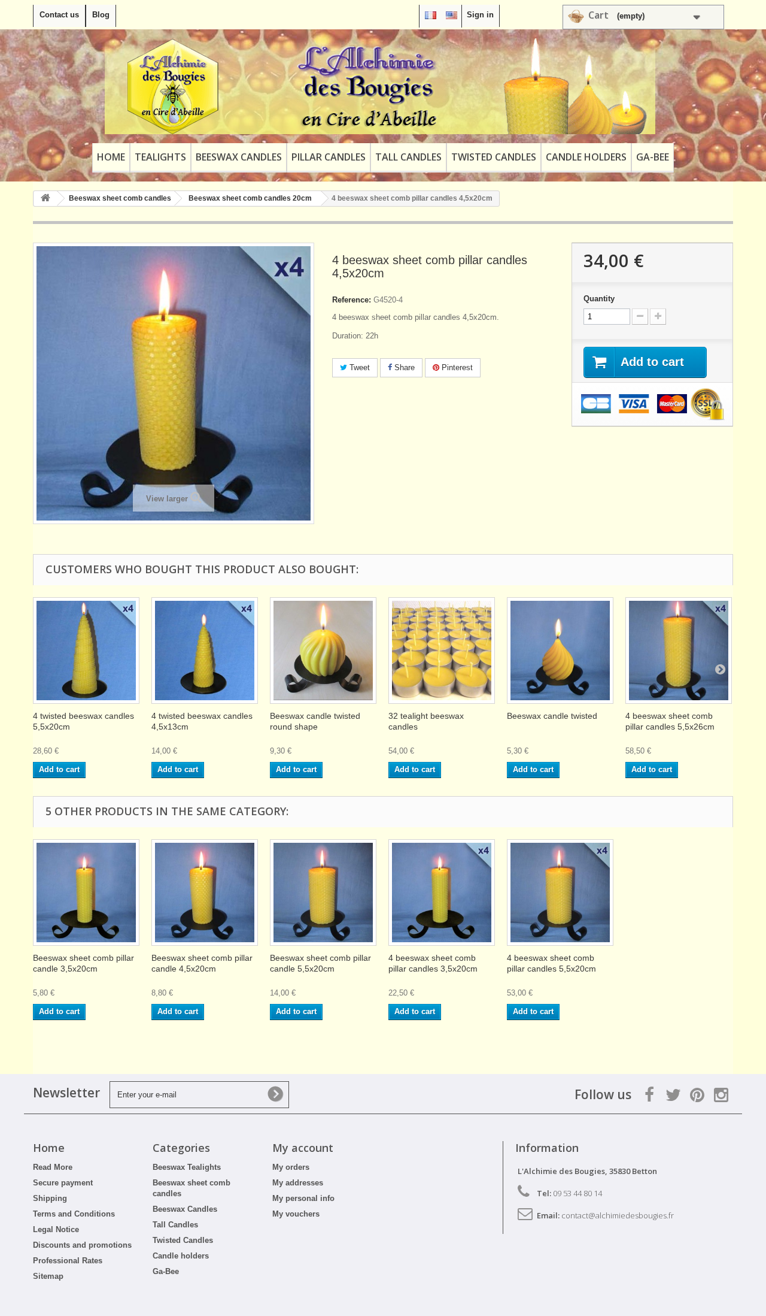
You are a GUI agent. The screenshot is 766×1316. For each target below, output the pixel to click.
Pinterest (456, 367)
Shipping (50, 1198)
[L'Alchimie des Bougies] (380, 86)
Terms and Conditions (74, 1213)
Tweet (358, 367)
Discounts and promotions (82, 1245)
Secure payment (63, 1182)
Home (111, 157)
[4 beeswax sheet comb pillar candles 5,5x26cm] (678, 650)
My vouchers (296, 1213)
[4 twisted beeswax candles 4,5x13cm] (204, 650)
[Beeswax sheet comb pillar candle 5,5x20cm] (323, 892)
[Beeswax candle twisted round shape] (323, 650)
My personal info (303, 1198)
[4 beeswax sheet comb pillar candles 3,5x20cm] (441, 892)
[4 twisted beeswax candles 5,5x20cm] (86, 650)
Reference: (351, 299)
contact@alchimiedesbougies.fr (617, 1215)
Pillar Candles (328, 157)
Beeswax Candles (239, 157)
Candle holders (586, 157)
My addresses (297, 1182)
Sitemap (48, 1276)
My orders (290, 1167)
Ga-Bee (652, 157)
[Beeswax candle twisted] (560, 650)
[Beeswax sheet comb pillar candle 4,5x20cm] (204, 892)
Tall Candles (408, 157)
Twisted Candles (493, 157)
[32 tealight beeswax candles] (441, 650)
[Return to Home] (45, 198)
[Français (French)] (430, 14)
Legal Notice (56, 1229)
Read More (52, 1167)
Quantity (599, 298)
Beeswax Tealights (187, 1167)
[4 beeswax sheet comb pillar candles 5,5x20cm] (560, 892)
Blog (101, 14)
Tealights (160, 157)
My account (302, 1147)
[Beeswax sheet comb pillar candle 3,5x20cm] (86, 892)
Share (403, 367)
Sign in (480, 14)
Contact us (59, 14)
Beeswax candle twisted (552, 716)
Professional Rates (67, 1260)
